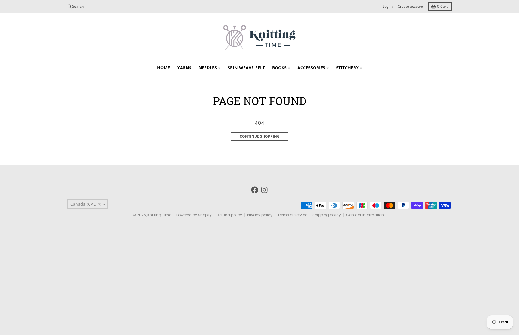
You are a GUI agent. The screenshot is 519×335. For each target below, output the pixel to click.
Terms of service (292, 214)
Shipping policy (326, 214)
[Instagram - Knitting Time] (264, 189)
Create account (410, 6)
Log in (388, 6)
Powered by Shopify (194, 214)
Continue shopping (260, 136)
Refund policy (229, 214)
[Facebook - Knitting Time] (254, 189)
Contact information (365, 214)
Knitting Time (159, 214)
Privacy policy (259, 214)
